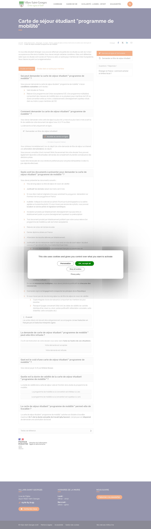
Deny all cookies (75, 269)
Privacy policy (75, 274)
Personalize (65, 263)
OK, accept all (84, 263)
